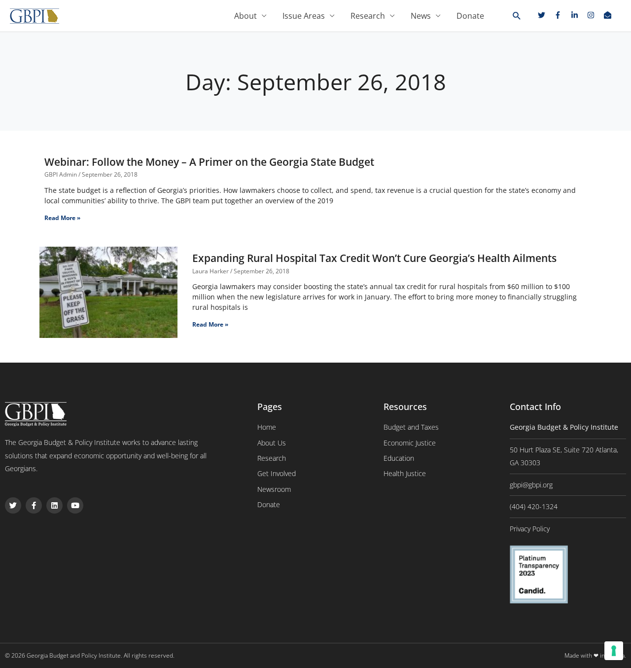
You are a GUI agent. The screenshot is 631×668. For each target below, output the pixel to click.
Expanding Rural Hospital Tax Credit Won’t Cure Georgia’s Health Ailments (374, 258)
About (245, 15)
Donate (470, 15)
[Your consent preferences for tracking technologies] (613, 650)
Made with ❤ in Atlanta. (595, 655)
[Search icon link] (517, 16)
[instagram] (594, 15)
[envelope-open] (609, 15)
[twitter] (545, 15)
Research (368, 15)
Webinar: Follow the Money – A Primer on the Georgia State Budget (209, 162)
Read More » (62, 218)
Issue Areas (303, 15)
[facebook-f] (561, 15)
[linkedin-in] (578, 15)
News (421, 15)
